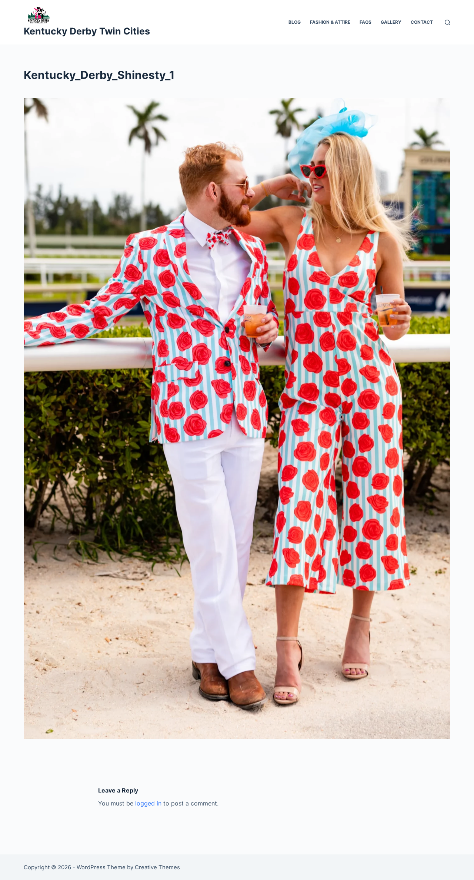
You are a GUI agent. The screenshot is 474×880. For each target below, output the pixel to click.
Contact (422, 22)
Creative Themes (157, 867)
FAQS (365, 22)
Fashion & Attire (330, 22)
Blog (294, 22)
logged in (148, 803)
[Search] (447, 22)
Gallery (391, 22)
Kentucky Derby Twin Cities (87, 31)
